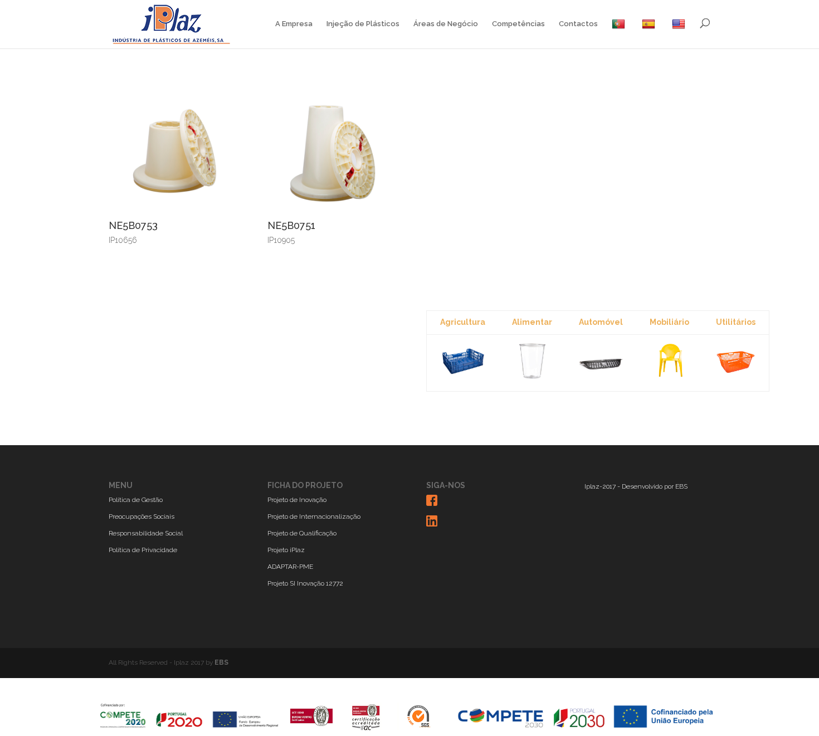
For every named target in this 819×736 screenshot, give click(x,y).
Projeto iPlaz (286, 550)
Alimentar (532, 322)
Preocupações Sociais (141, 516)
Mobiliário (669, 322)
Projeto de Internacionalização (313, 516)
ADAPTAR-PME (290, 567)
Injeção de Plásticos (362, 24)
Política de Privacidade (143, 550)
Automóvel (601, 322)
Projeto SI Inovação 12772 (305, 583)
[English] (680, 33)
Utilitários (735, 322)
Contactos (578, 24)
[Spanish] (650, 33)
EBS (681, 486)
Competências (518, 24)
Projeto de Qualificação (302, 533)
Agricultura (462, 322)
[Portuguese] (620, 33)
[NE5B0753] (171, 212)
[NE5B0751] (330, 212)
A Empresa (294, 24)
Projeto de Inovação (296, 500)
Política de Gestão (136, 500)
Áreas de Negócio (445, 24)
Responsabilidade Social (146, 533)
